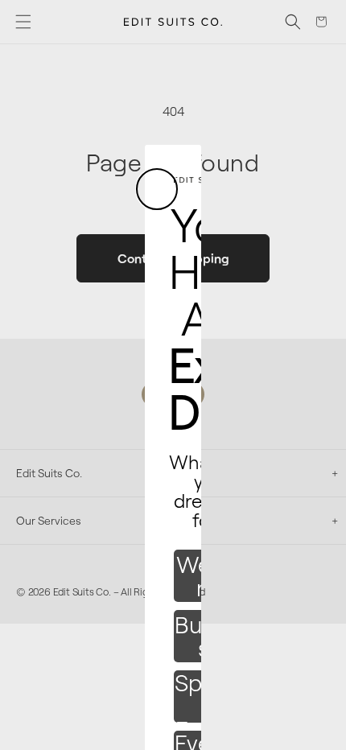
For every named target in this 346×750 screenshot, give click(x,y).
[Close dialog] (157, 189)
